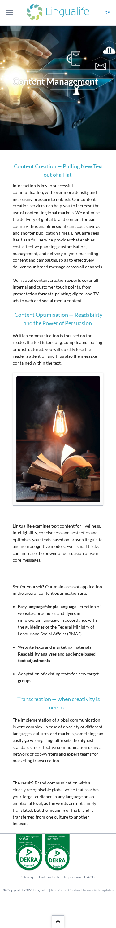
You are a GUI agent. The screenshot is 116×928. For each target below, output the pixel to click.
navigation (9, 13)
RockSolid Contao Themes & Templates (82, 890)
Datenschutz (49, 877)
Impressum (73, 877)
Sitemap (27, 877)
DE (107, 12)
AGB (91, 877)
